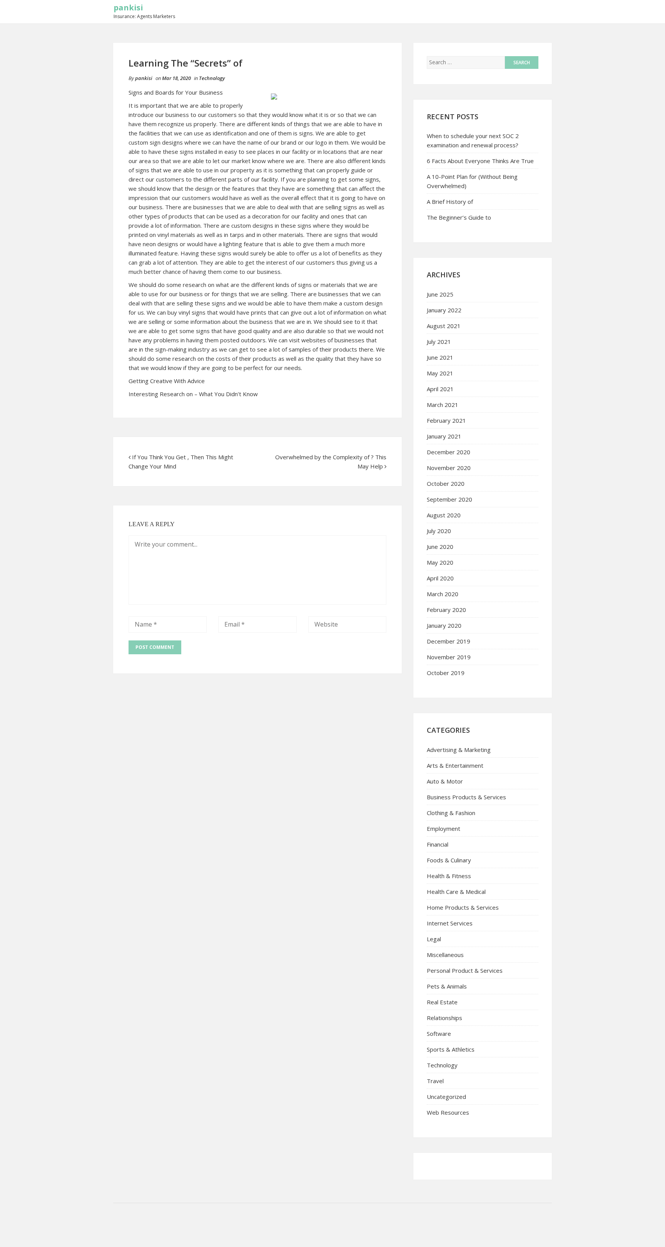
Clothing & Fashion (451, 813)
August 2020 (444, 515)
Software (439, 1033)
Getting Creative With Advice (167, 381)
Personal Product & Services (465, 970)
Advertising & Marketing (459, 750)
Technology (212, 78)
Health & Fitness (449, 876)
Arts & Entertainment (455, 765)
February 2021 (446, 420)
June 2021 (440, 357)
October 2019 (445, 673)
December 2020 (448, 452)
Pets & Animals (447, 986)
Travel (435, 1081)
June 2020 (440, 546)
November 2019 (449, 657)
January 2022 (444, 310)
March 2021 (442, 404)
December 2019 (448, 641)
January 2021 (444, 436)
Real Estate (442, 1002)
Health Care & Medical (456, 891)
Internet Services (450, 923)
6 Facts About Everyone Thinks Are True (480, 161)
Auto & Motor (445, 781)
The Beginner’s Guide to (459, 217)
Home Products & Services (463, 907)
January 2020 (444, 625)
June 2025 (440, 294)
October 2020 (445, 483)
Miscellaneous (445, 955)
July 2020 (439, 531)
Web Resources (448, 1112)
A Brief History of (450, 201)
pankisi (128, 7)
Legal (434, 939)
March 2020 (442, 594)
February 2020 (446, 609)
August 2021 (444, 326)
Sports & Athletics (451, 1049)
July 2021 (439, 341)
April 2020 (440, 578)
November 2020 (449, 468)
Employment (443, 828)
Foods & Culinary (449, 860)
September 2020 (449, 499)
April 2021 (440, 389)
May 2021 (440, 373)
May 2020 (440, 562)
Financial (437, 844)
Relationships (444, 1018)
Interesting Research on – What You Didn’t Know (193, 394)
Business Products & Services (466, 797)
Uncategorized (446, 1096)
